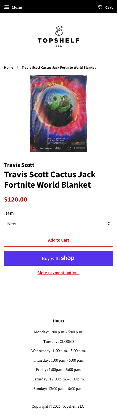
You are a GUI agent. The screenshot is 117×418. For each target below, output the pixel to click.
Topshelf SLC (73, 406)
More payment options (58, 272)
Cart (108, 7)
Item (9, 213)
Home (8, 67)
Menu (16, 7)
